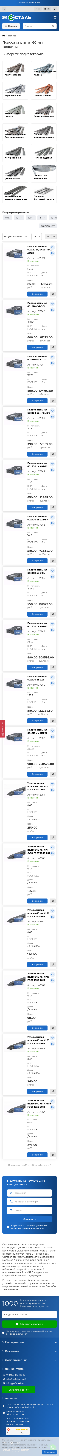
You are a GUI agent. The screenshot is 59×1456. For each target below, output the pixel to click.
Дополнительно (16, 1360)
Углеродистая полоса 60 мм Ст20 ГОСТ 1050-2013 (38, 913)
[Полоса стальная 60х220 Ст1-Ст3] (14, 311)
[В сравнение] (52, 253)
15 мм (42, 217)
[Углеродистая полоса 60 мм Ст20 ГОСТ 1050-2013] (14, 918)
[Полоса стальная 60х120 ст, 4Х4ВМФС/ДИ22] (14, 254)
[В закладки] (52, 247)
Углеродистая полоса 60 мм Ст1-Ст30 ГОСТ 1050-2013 (39, 849)
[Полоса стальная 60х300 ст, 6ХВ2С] (14, 471)
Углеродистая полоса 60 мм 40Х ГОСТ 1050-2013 (38, 786)
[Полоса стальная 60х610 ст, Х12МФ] (14, 737)
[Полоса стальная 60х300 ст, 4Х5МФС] (14, 417)
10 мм (19, 217)
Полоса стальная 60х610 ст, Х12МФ (37, 731)
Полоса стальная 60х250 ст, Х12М (37, 358)
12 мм (31, 217)
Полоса (12, 35)
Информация (14, 1342)
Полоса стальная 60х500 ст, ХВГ (37, 678)
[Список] (54, 236)
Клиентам (12, 1351)
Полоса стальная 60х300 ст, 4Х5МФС (38, 411)
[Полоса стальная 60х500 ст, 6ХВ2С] (14, 631)
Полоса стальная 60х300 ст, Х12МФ (37, 518)
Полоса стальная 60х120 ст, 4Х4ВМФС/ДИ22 (39, 249)
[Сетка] (48, 236)
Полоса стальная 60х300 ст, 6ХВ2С (37, 465)
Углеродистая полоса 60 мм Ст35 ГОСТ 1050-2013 (38, 1040)
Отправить (29, 1219)
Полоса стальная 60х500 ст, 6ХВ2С (37, 625)
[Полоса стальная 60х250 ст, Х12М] (14, 364)
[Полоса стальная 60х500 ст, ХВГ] (14, 684)
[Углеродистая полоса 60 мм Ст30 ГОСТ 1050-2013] (14, 981)
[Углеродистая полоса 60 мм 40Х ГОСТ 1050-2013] (14, 791)
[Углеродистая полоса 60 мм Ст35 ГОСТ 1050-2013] (14, 1045)
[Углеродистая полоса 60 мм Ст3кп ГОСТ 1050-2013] (14, 1108)
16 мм (54, 217)
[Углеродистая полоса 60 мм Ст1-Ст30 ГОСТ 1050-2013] (14, 854)
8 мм (7, 217)
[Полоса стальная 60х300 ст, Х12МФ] (14, 524)
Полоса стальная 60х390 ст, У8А (37, 571)
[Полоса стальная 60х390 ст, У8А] (14, 577)
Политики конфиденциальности (27, 1228)
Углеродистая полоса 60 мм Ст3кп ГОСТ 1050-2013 (39, 1103)
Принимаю (49, 1452)
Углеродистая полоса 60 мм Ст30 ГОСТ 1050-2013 (38, 976)
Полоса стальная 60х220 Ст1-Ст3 (37, 305)
